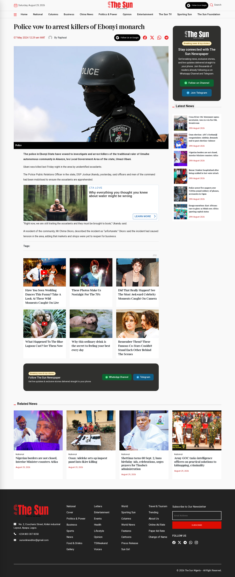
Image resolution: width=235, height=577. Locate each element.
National (38, 14)
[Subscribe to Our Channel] (185, 543)
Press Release (129, 543)
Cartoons (126, 537)
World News (128, 524)
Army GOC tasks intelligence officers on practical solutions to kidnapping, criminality (195, 462)
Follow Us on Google (199, 5)
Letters (98, 506)
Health (97, 524)
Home (24, 14)
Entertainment (145, 14)
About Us (154, 518)
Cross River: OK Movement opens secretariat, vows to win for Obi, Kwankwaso (204, 120)
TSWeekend (101, 543)
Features (126, 530)
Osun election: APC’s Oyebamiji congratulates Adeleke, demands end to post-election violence (203, 138)
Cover (70, 512)
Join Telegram (199, 92)
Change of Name (158, 537)
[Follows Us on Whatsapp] (159, 37)
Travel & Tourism (158, 506)
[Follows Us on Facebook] (145, 37)
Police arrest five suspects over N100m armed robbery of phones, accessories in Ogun (204, 191)
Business (69, 14)
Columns (53, 14)
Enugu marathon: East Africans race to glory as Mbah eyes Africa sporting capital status (203, 209)
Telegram (145, 377)
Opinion (127, 14)
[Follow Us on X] (179, 543)
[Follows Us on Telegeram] (166, 37)
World (124, 506)
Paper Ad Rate (157, 530)
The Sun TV (165, 14)
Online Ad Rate (157, 524)
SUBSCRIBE (197, 525)
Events (98, 518)
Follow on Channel (198, 82)
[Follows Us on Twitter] (152, 37)
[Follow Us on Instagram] (196, 543)
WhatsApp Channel (118, 377)
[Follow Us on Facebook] (174, 543)
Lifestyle (99, 530)
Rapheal (62, 37)
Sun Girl (125, 549)
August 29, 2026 (23, 467)
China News (86, 14)
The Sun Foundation (208, 14)
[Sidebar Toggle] (15, 14)
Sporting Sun (184, 14)
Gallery (70, 549)
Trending (153, 512)
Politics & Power (108, 14)
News (70, 537)
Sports (70, 530)
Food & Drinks (74, 543)
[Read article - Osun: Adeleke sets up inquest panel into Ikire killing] (91, 430)
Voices (98, 549)
